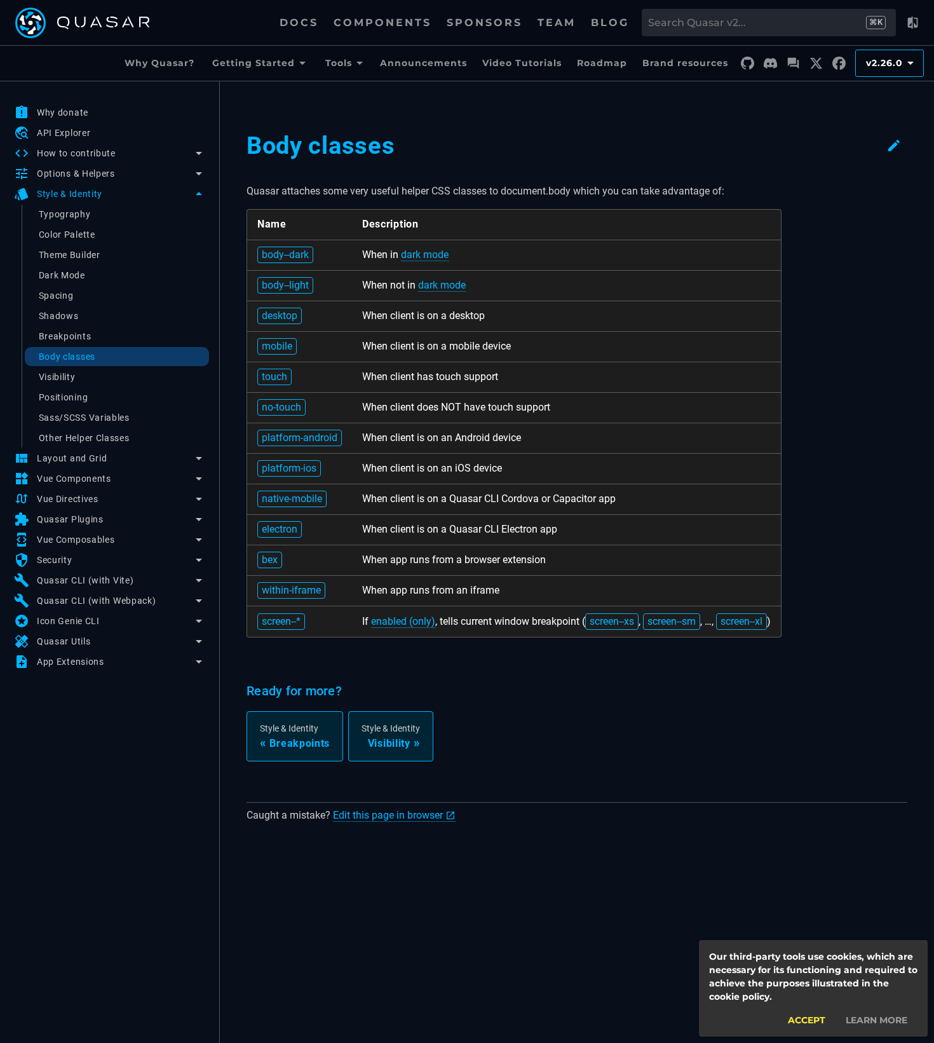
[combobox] (756, 23)
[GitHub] (747, 63)
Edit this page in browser (388, 815)
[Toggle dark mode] (912, 22)
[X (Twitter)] (815, 63)
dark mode (425, 255)
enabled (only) (403, 621)
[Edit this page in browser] (894, 145)
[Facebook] (838, 63)
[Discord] (770, 63)
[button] (109, 153)
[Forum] (793, 63)
